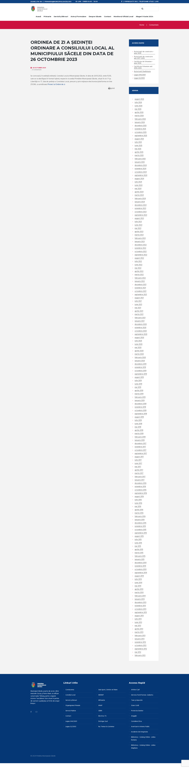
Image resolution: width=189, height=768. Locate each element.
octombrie (140, 132)
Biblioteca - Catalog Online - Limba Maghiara (143, 746)
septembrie (141, 136)
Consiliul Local (70, 695)
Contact (107, 16)
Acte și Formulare (78, 16)
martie (139, 116)
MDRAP (101, 695)
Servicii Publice (71, 710)
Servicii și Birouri (61, 16)
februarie (140, 119)
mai (138, 109)
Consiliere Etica (136, 721)
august (139, 99)
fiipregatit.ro (130, 1)
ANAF (100, 705)
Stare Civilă (135, 705)
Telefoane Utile (146, 1)
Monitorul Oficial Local (123, 16)
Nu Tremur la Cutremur (106, 726)
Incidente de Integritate (139, 732)
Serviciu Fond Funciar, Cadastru (142, 695)
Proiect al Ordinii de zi (56, 84)
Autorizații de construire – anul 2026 (144, 52)
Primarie (47, 16)
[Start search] (142, 9)
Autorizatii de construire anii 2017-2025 (143, 57)
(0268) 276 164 (36, 1)
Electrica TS (102, 716)
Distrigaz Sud (103, 721)
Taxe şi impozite (137, 700)
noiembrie (140, 129)
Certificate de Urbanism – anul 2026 (143, 62)
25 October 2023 (39, 68)
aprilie (139, 112)
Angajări (134, 716)
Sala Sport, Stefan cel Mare (107, 689)
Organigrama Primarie (73, 705)
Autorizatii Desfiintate (142, 71)
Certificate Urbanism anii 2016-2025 (143, 67)
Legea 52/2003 (139, 78)
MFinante (101, 700)
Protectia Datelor (137, 710)
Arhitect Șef (135, 689)
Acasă (38, 16)
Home (141, 25)
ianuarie (140, 122)
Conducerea (70, 689)
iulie (138, 102)
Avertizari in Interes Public (140, 726)
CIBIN (100, 710)
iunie (138, 106)
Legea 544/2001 (140, 75)
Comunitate (153, 25)
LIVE (156, 1)
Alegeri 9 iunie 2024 (144, 16)
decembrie (140, 126)
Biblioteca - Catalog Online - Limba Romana (143, 738)
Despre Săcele (95, 16)
